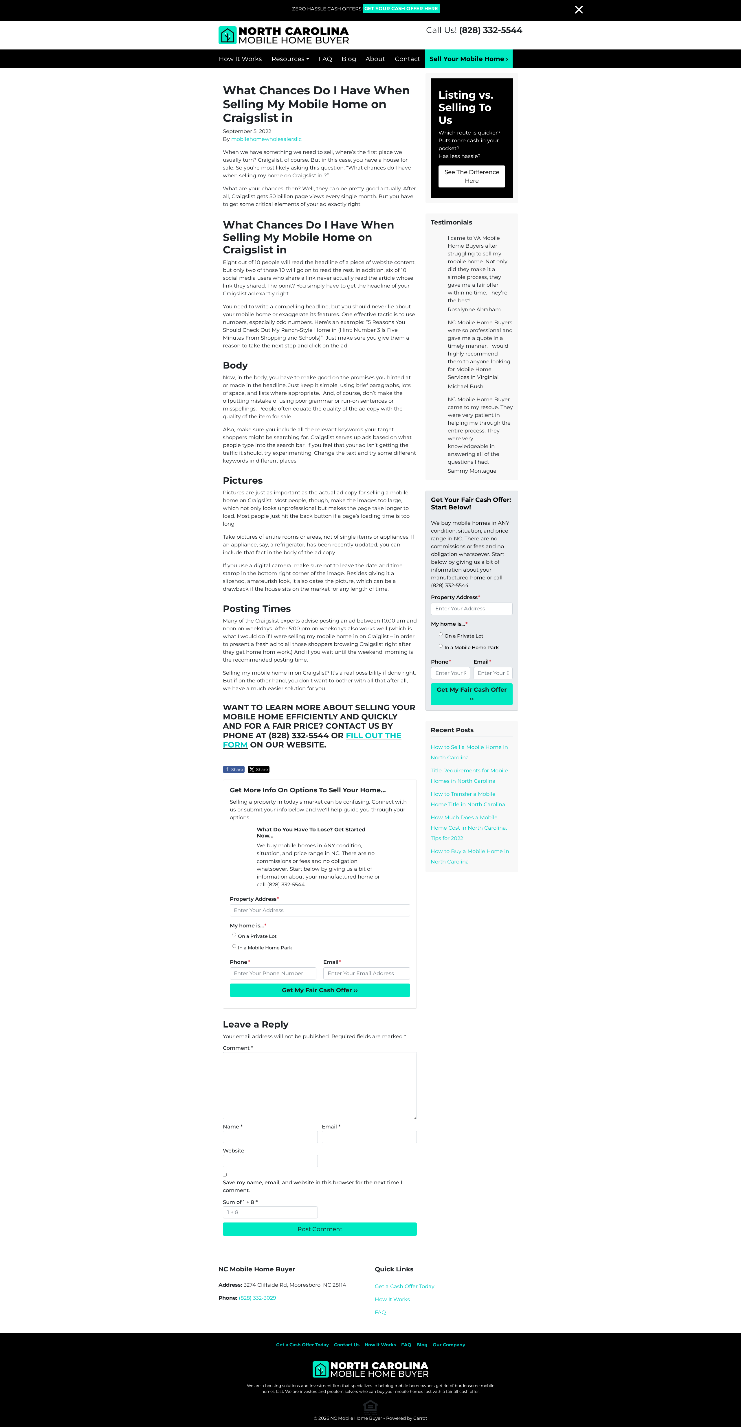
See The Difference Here (472, 176)
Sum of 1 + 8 (240, 1202)
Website (233, 1151)
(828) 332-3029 (257, 1298)
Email (332, 962)
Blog (349, 58)
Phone (240, 962)
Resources (288, 58)
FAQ (325, 58)
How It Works (240, 58)
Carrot (420, 1418)
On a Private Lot (257, 936)
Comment (238, 1048)
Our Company (449, 1344)
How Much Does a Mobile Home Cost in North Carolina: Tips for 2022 (469, 828)
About (375, 58)
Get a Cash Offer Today (404, 1286)
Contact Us (347, 1344)
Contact (407, 58)
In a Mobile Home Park (265, 948)
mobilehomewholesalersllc (266, 139)
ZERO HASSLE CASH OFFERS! (327, 9)
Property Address (254, 899)
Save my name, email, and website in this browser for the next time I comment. (312, 1186)
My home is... (248, 926)
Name (233, 1127)
